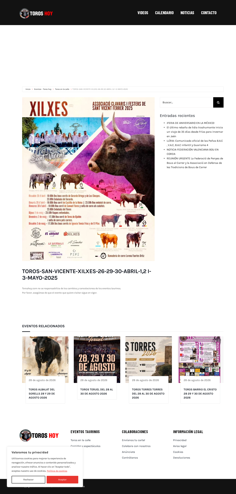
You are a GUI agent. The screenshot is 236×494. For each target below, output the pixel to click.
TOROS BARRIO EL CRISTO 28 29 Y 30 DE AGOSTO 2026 (200, 393)
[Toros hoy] (36, 9)
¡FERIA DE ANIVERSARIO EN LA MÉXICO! (190, 123)
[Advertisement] (118, 51)
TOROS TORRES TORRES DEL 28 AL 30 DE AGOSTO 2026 (148, 393)
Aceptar (62, 479)
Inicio (28, 89)
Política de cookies (57, 470)
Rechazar (28, 479)
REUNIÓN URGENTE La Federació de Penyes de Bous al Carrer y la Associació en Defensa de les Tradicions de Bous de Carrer (195, 163)
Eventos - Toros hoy (42, 89)
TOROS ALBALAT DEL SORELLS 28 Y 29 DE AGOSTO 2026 (42, 393)
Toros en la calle (62, 89)
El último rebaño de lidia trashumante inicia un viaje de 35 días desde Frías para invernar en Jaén (195, 132)
